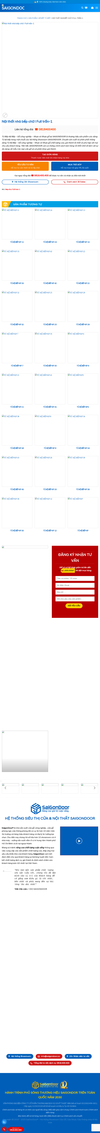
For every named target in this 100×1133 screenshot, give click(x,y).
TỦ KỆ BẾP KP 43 (17, 489)
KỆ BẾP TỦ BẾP (44, 18)
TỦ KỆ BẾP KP (82, 531)
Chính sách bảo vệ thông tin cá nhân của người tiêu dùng (24, 1110)
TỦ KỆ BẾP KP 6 (83, 366)
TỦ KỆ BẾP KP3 (83, 407)
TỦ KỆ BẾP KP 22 (83, 283)
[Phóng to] (5, 115)
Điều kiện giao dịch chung (59, 1110)
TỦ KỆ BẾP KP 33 (17, 283)
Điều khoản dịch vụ (55, 1116)
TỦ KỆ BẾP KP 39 (83, 489)
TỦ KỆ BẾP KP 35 (50, 366)
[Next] (46, 752)
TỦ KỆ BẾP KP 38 (17, 448)
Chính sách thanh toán (79, 1110)
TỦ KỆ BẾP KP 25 (50, 325)
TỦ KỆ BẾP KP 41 (50, 407)
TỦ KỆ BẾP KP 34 (83, 448)
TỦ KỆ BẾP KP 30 (17, 531)
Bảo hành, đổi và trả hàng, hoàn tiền (32, 1116)
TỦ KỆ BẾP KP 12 (50, 531)
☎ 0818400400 (45, 129)
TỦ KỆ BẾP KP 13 (83, 242)
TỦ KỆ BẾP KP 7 (17, 366)
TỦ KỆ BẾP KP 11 (17, 242)
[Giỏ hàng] (92, 7)
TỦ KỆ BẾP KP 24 (50, 242)
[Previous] (4, 752)
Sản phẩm (33, 18)
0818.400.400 (16, 1129)
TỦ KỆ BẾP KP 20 (50, 489)
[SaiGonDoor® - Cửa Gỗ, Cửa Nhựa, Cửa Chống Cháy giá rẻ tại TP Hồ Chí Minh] (14, 8)
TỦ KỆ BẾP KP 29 (83, 325)
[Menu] (96, 8)
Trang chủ (22, 18)
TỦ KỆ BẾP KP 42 (50, 283)
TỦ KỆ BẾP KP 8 (50, 448)
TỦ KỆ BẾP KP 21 (17, 407)
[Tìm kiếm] (82, 7)
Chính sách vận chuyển (73, 1116)
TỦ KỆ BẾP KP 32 (17, 325)
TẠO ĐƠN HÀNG (50, 154)
